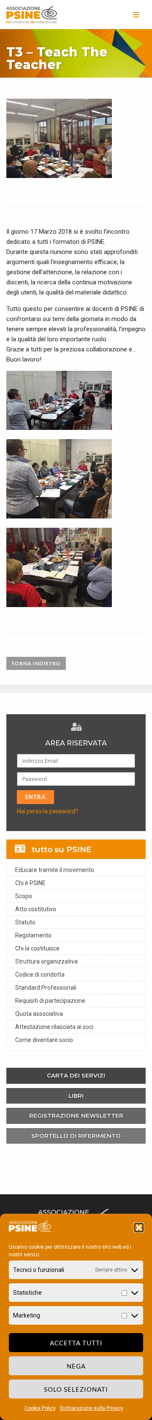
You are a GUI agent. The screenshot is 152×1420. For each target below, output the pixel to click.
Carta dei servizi (76, 1075)
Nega (76, 1366)
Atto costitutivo (35, 909)
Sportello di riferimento (76, 1135)
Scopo (23, 896)
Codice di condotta (40, 974)
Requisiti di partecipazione (50, 1000)
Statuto (25, 922)
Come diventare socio (44, 1040)
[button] (139, 1227)
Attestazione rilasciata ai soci (54, 1026)
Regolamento (33, 935)
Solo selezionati (76, 1389)
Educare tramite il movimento (54, 870)
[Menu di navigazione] (136, 15)
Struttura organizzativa (46, 961)
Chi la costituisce (37, 948)
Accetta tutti (76, 1343)
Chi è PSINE (30, 883)
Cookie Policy (40, 1408)
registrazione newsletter (76, 1115)
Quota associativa (39, 1013)
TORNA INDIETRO (36, 663)
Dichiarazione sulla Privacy (91, 1408)
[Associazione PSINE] (31, 14)
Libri (76, 1095)
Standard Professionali (45, 987)
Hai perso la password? (47, 811)
